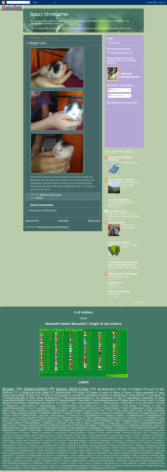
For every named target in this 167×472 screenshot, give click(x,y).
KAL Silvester (130, 405)
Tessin (86, 422)
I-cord (56, 442)
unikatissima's (115, 283)
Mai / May (69, 420)
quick (162, 413)
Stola (150, 408)
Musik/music (106, 420)
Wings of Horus (9, 425)
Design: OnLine (81, 435)
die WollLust (154, 463)
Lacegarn (76, 395)
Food (137, 437)
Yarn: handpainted (104, 397)
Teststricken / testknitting (96, 453)
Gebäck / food (21, 440)
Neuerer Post (32, 220)
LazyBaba (41, 408)
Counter (83, 318)
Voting (99, 455)
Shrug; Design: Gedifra (82, 450)
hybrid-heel (50, 430)
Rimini (150, 448)
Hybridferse (151, 418)
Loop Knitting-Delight (49, 445)
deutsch (143, 463)
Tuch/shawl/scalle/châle (13, 397)
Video (140, 410)
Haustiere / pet (131, 440)
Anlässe (26, 432)
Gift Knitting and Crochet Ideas (123, 268)
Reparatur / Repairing (137, 448)
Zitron (48, 463)
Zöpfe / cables (35, 430)
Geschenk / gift (36, 440)
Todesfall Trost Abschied (141, 453)
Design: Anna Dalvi (144, 403)
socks (81, 392)
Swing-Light (74, 422)
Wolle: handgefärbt (145, 392)
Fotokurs (145, 437)
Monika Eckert (91, 420)
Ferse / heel (70, 437)
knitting (141, 465)
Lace (151, 389)
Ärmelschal (74, 415)
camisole (69, 413)
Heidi (142, 440)
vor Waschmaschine (98, 468)
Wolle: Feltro (122, 460)
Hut (141, 418)
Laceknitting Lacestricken (97, 395)
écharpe (111, 468)
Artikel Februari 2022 (118, 277)
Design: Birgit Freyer (72, 389)
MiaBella (54, 408)
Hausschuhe (118, 440)
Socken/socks (138, 408)
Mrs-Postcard (152, 445)
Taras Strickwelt (116, 222)
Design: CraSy (8, 418)
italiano (126, 465)
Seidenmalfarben (32, 422)
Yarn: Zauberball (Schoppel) (144, 427)
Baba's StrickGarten (49, 14)
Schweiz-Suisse (111, 408)
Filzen (121, 437)
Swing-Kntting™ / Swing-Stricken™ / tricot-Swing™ (137, 395)
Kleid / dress (157, 442)
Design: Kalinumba (27, 418)
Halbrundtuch (105, 440)
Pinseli (162, 420)
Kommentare (117, 95)
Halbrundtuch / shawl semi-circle (108, 418)
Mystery (8, 389)
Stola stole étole (147, 450)
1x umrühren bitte (117, 211)
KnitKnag (146, 405)
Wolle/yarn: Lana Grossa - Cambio (27, 460)
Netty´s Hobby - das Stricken (123, 274)
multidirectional (149, 413)
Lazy (31, 408)
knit (134, 465)
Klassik (146, 442)
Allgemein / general (12, 432)
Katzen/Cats (122, 442)
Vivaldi (73, 455)
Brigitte (117, 432)
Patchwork (72, 448)
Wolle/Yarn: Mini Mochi (24, 458)
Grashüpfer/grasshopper (77, 440)
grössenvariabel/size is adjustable (75, 465)
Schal (82, 408)
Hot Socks (131, 418)
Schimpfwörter (10, 450)
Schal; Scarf (94, 408)
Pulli (80, 448)
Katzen (39, 198)
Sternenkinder (132, 450)
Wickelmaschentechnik (151, 422)
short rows (35, 468)
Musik (162, 445)
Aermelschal (160, 430)
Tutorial (126, 422)
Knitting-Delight (35, 389)
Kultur (24, 420)
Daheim (94, 392)
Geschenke (84, 400)
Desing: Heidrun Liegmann (121, 435)
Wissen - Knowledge (140, 455)
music (162, 465)
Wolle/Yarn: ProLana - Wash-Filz (48, 458)
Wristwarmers (122, 427)
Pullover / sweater (13, 422)
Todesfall (126, 453)
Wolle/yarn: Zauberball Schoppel (102, 460)
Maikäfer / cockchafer (68, 445)
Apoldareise (46, 432)
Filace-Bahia (82, 437)
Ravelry (128, 392)
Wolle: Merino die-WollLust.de (44, 397)
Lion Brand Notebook (119, 200)
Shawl (125, 408)
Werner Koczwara (110, 455)
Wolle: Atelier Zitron (11, 427)
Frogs (154, 437)
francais (44, 465)
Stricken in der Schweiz (46, 453)
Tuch (110, 410)
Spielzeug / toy (118, 450)
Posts (114, 90)
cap (80, 463)
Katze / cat (110, 442)
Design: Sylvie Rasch (49, 418)
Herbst (149, 440)
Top (102, 410)
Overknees (50, 448)
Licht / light (22, 445)
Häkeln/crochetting (33, 442)
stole (8, 415)
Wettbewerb (125, 455)
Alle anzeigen (138, 302)
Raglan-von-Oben (102, 448)
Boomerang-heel (136, 415)
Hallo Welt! (113, 294)
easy (78, 413)
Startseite (63, 220)
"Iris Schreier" (62, 403)
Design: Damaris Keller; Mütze (25, 435)
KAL (124, 389)
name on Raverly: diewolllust (41, 400)
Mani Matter (83, 445)
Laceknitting (35, 420)
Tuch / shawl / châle (125, 410)
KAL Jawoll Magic (96, 442)
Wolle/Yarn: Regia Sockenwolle (76, 458)
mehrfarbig (118, 413)
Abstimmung (147, 430)
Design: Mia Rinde (65, 435)
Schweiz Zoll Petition (45, 450)
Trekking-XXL (7, 455)
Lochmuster (33, 445)
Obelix (40, 448)
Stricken (32, 453)
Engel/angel (37, 437)
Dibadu (137, 435)
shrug (89, 430)
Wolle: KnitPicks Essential (152, 460)
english (16, 465)
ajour (55, 463)
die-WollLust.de (106, 389)
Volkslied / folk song (85, 455)
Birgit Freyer (34, 395)
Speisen (106, 450)
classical (97, 463)
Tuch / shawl (20, 455)
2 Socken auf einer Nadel (34, 392)
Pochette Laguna (129, 163)
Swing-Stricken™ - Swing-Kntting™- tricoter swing (75, 410)
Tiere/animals (99, 422)
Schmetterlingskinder (26, 450)
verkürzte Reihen (81, 468)
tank (16, 415)
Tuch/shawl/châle (34, 455)
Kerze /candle (135, 442)
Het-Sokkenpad (61, 395)
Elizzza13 (20, 437)
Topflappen (158, 453)
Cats (119, 397)
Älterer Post (94, 220)
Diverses (161, 403)
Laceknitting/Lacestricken (13, 408)
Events (48, 437)
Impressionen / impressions (140, 397)
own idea (79, 430)
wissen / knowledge (116, 430)
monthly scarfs (152, 465)
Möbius (116, 392)
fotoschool (34, 465)
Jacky (63, 442)
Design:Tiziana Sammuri (99, 435)
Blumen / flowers (105, 432)
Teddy (82, 453)
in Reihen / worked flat (112, 465)
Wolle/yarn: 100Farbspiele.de (113, 425)
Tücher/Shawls (62, 455)
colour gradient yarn (111, 463)
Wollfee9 (108, 427)
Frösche (79, 418)
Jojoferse (14, 420)
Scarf (74, 408)
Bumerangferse (154, 415)
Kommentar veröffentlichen (43, 210)
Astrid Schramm (60, 432)
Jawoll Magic (73, 442)
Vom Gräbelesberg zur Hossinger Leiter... (130, 185)
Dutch (47, 395)
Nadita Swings (128, 400)
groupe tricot (54, 465)
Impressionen (63, 392)
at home (64, 463)
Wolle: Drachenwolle (32, 427)
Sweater (73, 453)
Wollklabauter (38, 463)
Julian (83, 442)
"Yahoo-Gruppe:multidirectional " (85, 403)
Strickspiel (61, 422)
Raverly (123, 448)
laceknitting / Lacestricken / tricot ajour (33, 403)
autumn (73, 463)
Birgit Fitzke (127, 403)
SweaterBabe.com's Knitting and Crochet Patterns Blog (122, 263)
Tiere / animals (114, 453)
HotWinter (158, 440)
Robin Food (160, 448)
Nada (117, 420)
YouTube (22, 430)
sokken (105, 392)
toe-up (53, 468)
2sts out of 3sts (134, 430)
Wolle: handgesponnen (55, 427)
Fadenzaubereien (48, 405)
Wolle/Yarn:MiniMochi (125, 458)
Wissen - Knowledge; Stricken (33, 425)
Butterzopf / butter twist (132, 432)
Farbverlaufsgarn (67, 400)
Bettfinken (92, 432)
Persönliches (149, 420)
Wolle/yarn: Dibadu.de (144, 458)
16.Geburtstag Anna (92, 415)
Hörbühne (46, 442)
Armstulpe (109, 415)
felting (25, 465)
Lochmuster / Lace (53, 420)
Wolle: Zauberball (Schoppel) (24, 413)
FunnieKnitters (7, 440)
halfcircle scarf (96, 465)
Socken (97, 450)
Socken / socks (146, 400)
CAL (145, 432)
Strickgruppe (63, 453)
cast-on (88, 463)
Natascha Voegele (132, 420)
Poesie (65, 408)
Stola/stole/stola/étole (17, 453)
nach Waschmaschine (13, 468)
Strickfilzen (48, 422)
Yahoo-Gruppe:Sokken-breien (77, 397)
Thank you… (114, 285)
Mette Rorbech (127, 445)
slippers (45, 468)
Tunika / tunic (114, 422)
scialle (26, 468)
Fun (160, 437)
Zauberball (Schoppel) (51, 413)
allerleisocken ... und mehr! (121, 180)
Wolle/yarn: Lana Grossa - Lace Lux (146, 425)
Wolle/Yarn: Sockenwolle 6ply (102, 458)
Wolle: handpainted (78, 427)
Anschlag (35, 432)
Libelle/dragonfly (8, 445)
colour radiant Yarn (129, 463)
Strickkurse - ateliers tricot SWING (34, 410)
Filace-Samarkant (109, 437)
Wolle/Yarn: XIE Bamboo (85, 425)
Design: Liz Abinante (47, 435)
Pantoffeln (61, 448)
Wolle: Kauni (135, 460)
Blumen (121, 415)
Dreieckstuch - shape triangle (20, 405)
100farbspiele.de (111, 403)
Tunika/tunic (48, 455)
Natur (33, 448)
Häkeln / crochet (16, 442)
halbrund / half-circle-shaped (97, 413)
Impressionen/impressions (105, 400)
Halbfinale (94, 440)
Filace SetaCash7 (111, 405)
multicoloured (133, 413)
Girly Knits (62, 440)
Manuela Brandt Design (99, 445)
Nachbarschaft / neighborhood (16, 448)
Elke (28, 437)
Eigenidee (67, 418)
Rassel (115, 448)
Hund (4, 442)
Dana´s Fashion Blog (118, 291)
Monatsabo (140, 445)
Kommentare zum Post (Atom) (53, 227)
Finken (129, 437)
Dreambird (147, 435)
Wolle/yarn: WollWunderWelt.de (75, 460)
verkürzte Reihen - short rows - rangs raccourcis (44, 415)
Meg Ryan (115, 445)
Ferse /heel (58, 437)
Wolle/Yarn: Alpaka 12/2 (60, 425)
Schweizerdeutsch (63, 450)
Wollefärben (95, 427)
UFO (136, 422)
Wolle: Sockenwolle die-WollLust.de (15, 463)
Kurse (158, 405)
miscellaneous (65, 430)
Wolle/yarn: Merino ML (51, 460)
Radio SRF (89, 448)
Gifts (88, 418)
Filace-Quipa (95, 437)
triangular (99, 430)
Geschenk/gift (50, 440)
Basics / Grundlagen (77, 432)
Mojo (79, 420)
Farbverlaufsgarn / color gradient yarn (79, 405)
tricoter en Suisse (65, 468)
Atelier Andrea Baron (118, 242)
